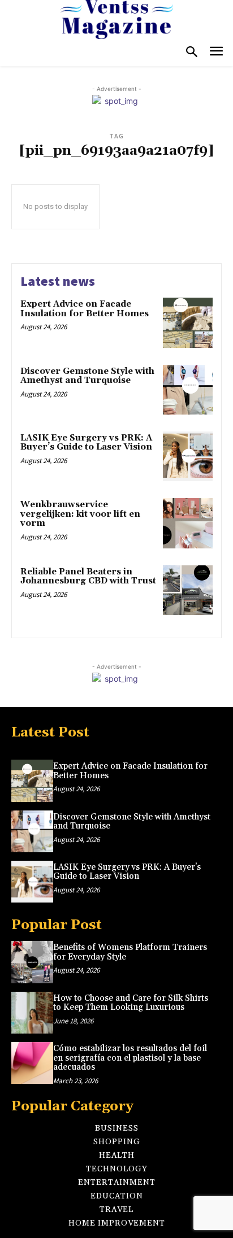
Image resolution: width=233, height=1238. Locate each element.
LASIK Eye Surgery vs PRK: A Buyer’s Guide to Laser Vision (86, 443)
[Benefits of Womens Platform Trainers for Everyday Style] (32, 962)
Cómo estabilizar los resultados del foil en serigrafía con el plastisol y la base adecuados (130, 1058)
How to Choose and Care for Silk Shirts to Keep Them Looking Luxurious (130, 1003)
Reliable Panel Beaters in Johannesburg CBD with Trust (88, 576)
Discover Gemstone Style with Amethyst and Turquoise (87, 376)
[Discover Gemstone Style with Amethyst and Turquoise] (188, 390)
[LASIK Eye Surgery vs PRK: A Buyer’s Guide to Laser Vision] (188, 456)
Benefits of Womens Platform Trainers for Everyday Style (130, 952)
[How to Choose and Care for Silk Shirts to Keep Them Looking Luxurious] (32, 1013)
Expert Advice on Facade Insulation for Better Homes (84, 309)
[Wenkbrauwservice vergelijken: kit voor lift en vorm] (188, 523)
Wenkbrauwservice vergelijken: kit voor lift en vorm (80, 514)
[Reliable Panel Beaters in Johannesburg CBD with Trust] (188, 590)
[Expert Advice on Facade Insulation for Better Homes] (188, 322)
